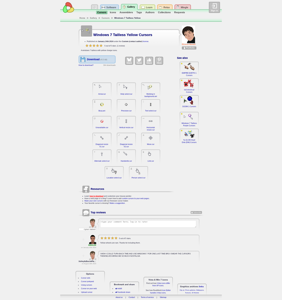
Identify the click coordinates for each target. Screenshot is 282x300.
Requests (179, 12)
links (201, 286)
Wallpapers (200, 290)
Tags (139, 12)
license (145, 41)
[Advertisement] (126, 73)
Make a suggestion (117, 203)
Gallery (93, 18)
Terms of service (147, 297)
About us (119, 297)
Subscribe (197, 212)
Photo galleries (190, 290)
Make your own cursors (93, 201)
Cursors (101, 12)
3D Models (195, 293)
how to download (96, 196)
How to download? (86, 65)
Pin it (159, 63)
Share (129, 63)
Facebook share (123, 292)
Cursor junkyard (87, 281)
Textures (188, 293)
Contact (132, 297)
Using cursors (86, 285)
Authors (150, 12)
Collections (164, 12)
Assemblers (126, 12)
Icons (113, 12)
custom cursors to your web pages (135, 198)
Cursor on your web (89, 289)
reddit (119, 289)
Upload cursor (86, 292)
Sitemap (163, 297)
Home (82, 18)
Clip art (182, 290)
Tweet (139, 63)
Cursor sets (85, 278)
